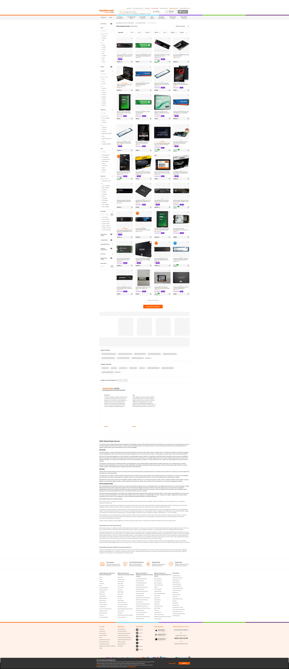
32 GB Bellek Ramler (140, 585)
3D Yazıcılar (101, 583)
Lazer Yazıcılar (157, 595)
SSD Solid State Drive (103, 617)
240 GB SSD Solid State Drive (142, 606)
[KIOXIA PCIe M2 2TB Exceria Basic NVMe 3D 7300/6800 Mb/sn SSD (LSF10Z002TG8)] (181, 162)
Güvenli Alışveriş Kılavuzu (104, 643)
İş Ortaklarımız (102, 631)
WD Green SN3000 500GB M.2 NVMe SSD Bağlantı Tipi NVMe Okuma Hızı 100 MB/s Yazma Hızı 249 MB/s (143, 55)
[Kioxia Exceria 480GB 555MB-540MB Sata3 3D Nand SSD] (181, 45)
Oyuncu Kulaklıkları (158, 582)
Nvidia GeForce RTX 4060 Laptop (143, 597)
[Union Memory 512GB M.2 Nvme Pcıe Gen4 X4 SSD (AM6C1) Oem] (143, 277)
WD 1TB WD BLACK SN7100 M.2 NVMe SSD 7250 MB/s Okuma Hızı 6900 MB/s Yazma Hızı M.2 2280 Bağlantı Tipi (161, 259)
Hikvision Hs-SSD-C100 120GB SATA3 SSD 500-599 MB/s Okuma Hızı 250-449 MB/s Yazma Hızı (124, 112)
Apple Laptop (120, 583)
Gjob (103, 57)
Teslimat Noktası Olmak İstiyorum (124, 639)
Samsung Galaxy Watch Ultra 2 (179, 613)
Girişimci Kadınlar (155, 8)
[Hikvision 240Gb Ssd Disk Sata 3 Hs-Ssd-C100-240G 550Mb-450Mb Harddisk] (162, 219)
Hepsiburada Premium (173, 8)
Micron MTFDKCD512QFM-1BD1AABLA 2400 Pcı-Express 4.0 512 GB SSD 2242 (181, 229)
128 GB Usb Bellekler (140, 593)
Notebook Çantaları (103, 610)
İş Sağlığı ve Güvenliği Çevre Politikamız (107, 646)
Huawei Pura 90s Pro (177, 590)
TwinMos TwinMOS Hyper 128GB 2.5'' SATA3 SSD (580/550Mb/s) (181, 287)
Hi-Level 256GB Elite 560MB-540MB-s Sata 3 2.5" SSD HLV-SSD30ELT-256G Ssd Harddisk (162, 144)
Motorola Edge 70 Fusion (178, 598)
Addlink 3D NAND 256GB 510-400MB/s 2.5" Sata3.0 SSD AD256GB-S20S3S (181, 84)
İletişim (100, 648)
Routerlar (101, 581)
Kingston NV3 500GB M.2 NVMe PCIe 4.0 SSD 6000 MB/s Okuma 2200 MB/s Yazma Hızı (180, 259)
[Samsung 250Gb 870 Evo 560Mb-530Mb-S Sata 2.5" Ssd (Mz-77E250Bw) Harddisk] (125, 162)
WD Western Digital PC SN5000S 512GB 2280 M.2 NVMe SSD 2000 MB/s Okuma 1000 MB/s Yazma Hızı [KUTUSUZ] (124, 201)
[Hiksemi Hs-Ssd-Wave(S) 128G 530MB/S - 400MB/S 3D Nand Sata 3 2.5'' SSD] (162, 102)
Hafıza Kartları (157, 601)
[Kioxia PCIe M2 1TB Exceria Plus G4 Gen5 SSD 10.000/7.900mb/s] (181, 132)
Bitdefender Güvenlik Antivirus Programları (162, 616)
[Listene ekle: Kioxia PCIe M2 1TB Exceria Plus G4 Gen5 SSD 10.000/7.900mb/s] (188, 125)
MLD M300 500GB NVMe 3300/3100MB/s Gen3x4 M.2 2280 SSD (143, 229)
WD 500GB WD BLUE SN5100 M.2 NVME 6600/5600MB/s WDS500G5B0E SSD (143, 84)
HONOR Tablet (121, 592)
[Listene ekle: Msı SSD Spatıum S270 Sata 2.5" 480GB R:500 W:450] (132, 67)
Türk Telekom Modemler (122, 604)
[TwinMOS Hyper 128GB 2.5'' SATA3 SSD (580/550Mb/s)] (181, 277)
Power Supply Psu (158, 580)
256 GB (104, 88)
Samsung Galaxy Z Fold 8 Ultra (179, 609)
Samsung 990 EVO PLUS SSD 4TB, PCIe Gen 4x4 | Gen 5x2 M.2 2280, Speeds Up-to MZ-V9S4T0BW (161, 201)
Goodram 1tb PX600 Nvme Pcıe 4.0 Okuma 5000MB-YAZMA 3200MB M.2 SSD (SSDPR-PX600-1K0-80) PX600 (125, 287)
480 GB (104, 96)
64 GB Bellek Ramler (140, 614)
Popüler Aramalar (176, 579)
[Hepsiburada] (106, 10)
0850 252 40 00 (181, 638)
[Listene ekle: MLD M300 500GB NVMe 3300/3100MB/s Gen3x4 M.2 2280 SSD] (150, 212)
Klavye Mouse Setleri (158, 606)
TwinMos (104, 55)
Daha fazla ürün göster (153, 306)
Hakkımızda (101, 629)
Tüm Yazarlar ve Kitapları (178, 577)
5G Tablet (174, 601)
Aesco (104, 61)
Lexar (104, 51)
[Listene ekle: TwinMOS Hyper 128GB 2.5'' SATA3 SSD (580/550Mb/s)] (188, 271)
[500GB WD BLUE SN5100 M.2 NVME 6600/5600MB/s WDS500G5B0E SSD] (143, 74)
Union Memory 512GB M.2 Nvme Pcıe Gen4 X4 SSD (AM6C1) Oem (143, 287)
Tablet (100, 579)
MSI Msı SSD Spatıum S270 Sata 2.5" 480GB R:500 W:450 (124, 85)
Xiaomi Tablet (120, 594)
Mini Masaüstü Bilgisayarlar (159, 593)
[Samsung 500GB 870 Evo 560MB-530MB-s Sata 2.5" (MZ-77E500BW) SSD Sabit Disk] (143, 249)
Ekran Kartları (157, 597)
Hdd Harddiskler (102, 596)
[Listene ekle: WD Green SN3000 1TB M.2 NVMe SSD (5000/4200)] (150, 95)
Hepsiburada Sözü (176, 575)
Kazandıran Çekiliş (176, 594)
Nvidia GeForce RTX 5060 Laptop (142, 604)
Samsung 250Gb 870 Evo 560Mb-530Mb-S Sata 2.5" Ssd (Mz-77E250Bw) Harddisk (124, 172)
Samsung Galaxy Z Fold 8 (178, 607)
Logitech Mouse (121, 610)
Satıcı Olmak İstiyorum (122, 631)
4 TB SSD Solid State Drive (141, 612)
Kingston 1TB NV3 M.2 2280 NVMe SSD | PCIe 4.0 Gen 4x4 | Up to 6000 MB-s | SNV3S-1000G (162, 84)
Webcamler (156, 610)
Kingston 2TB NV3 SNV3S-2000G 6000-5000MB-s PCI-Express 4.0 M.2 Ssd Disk (124, 142)
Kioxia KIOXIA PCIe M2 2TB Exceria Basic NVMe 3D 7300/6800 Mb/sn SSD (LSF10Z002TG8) (180, 172)
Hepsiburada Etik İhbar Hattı (181, 643)
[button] (112, 214)
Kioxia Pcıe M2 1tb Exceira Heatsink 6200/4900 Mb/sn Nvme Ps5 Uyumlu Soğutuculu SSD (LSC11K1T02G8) (143, 172)
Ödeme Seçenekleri (122, 641)
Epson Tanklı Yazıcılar (122, 602)
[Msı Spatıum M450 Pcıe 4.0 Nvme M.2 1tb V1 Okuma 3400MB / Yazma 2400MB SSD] (181, 191)
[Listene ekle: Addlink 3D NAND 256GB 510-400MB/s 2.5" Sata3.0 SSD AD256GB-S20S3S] (188, 67)
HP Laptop (120, 598)
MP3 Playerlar (102, 594)
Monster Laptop (121, 581)
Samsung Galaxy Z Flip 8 (177, 611)
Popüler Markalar (176, 582)
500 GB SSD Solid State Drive (142, 587)
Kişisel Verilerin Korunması (104, 639)
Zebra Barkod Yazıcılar (122, 606)
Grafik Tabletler (157, 608)
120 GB (104, 103)
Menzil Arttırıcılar (102, 600)
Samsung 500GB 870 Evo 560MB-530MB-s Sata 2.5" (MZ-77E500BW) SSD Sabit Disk (143, 259)
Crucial (104, 49)
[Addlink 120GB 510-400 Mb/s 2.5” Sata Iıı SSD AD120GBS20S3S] (143, 132)
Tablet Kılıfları (157, 604)
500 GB (104, 92)
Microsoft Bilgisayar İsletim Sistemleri (125, 608)
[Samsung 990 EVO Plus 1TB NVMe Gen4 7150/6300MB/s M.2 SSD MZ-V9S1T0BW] (125, 219)
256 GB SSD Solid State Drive (142, 599)
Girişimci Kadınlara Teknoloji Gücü (124, 637)
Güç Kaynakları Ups (103, 589)
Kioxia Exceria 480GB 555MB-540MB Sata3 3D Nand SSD (181, 55)
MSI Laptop (120, 596)
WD (103, 40)
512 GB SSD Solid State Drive (142, 591)
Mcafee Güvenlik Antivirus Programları (125, 615)
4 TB (104, 90)
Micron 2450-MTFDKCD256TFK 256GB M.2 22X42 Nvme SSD (123, 259)
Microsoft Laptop (157, 618)
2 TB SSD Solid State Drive (141, 582)
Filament (156, 587)
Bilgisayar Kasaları (103, 598)
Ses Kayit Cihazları (103, 604)
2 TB (103, 81)
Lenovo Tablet (120, 587)
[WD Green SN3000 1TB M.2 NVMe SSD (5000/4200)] (143, 102)
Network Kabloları (157, 578)
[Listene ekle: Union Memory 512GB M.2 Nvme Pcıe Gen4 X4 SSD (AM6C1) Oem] (150, 271)
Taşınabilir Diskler (157, 591)
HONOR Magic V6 (176, 615)
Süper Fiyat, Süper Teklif (138, 8)
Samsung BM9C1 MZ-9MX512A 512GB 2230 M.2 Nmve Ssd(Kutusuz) (162, 287)
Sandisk (104, 47)
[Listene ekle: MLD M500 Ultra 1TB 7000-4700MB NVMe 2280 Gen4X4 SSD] (169, 38)
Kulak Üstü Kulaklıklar (158, 585)
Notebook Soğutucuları (159, 614)
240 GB (104, 94)
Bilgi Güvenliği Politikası (104, 641)
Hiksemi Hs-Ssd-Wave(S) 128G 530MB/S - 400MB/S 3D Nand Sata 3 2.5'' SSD (162, 112)
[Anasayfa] (117, 23)
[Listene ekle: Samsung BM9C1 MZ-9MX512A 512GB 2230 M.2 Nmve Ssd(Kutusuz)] (169, 271)
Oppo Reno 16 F (176, 605)
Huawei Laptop (121, 600)
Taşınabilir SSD (102, 606)
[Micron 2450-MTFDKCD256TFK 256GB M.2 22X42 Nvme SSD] (125, 249)
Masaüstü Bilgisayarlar (103, 587)
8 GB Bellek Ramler (140, 595)
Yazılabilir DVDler (157, 612)
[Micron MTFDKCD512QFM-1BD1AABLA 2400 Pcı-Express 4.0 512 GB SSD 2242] (181, 219)
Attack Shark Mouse (122, 617)
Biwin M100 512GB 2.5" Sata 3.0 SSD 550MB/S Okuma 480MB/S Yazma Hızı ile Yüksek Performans (143, 201)
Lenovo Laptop (121, 585)
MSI (103, 53)
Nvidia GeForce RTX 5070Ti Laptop (143, 608)
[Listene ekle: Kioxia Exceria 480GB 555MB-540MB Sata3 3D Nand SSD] (188, 38)
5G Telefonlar (175, 603)
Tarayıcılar (101, 615)
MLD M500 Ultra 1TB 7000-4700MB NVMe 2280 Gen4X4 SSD (162, 55)
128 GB (104, 100)
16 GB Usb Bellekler (140, 618)
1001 (104, 59)
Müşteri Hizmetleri (164, 8)
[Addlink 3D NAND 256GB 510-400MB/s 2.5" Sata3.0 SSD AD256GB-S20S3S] (181, 74)
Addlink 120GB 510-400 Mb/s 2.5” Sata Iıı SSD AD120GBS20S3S (143, 142)
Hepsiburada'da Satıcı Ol (185, 8)
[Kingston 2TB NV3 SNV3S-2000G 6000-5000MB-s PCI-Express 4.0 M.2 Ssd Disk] (125, 132)
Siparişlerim (129, 8)
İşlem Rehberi (120, 646)
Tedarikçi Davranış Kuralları (123, 635)
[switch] (111, 24)
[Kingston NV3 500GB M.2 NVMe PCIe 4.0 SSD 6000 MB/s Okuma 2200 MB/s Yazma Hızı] (181, 249)
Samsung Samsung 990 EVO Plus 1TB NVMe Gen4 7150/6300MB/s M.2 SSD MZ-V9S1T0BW (124, 231)
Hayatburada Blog (121, 629)
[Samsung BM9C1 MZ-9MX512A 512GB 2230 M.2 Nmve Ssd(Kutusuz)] (162, 277)
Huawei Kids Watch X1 (177, 586)
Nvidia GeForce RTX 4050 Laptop (143, 616)
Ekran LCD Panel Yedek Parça (105, 608)
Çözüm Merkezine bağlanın (181, 629)
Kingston (104, 38)
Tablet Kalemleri (157, 599)
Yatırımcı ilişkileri (102, 633)
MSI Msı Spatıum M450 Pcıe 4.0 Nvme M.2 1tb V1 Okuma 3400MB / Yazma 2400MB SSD (181, 201)
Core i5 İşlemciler (139, 601)
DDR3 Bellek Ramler (140, 610)
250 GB (104, 98)
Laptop (100, 577)
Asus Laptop (120, 589)
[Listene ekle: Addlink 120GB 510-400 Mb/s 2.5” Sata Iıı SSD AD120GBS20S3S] (150, 125)
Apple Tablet (120, 577)
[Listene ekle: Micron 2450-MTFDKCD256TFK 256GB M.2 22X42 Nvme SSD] (132, 242)
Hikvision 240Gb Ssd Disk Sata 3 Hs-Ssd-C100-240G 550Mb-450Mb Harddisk (162, 229)
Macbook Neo (175, 592)
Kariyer (100, 637)
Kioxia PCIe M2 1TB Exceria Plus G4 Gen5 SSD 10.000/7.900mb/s (180, 142)
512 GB (104, 83)
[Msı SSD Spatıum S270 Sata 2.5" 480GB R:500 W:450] (125, 74)
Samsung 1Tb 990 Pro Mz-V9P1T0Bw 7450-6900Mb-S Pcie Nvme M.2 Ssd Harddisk (125, 55)
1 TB (103, 79)
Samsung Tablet (121, 579)
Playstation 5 (175, 596)
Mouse (100, 585)
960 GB (104, 105)
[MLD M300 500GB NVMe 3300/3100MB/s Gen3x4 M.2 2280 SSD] (143, 219)
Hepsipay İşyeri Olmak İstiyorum (124, 633)
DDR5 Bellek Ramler (140, 580)
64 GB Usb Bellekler (140, 589)
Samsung (104, 35)
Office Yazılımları (102, 602)
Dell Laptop (120, 613)
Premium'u (108, 12)
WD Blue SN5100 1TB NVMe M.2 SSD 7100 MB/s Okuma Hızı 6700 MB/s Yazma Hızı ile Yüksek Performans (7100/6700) (181, 112)
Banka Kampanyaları (122, 643)
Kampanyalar (147, 8)
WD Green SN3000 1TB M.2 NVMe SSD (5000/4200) (143, 112)
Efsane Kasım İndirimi (177, 584)
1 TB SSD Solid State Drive (141, 578)
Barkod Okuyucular (103, 613)
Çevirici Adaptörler (158, 589)
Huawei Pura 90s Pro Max (178, 588)
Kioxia (104, 45)
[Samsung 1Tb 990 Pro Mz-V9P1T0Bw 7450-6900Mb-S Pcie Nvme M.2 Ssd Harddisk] (125, 45)
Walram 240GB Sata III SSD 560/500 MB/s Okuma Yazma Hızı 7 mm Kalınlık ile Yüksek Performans (162, 172)
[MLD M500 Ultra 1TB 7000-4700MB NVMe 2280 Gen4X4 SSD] (162, 45)
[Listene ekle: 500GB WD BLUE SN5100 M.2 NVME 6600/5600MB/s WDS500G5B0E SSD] (150, 67)
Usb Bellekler (102, 592)
